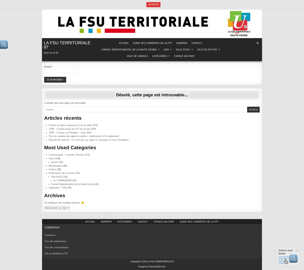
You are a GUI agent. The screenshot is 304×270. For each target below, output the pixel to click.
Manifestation (55, 166)
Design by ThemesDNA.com (152, 266)
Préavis (52, 169)
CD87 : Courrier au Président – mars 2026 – (71, 132)
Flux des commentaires (57, 247)
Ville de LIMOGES (137, 56)
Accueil (90, 221)
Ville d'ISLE (57, 176)
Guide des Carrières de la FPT (152, 43)
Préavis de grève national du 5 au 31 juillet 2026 (73, 125)
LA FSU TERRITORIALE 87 (67, 44)
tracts (52, 158)
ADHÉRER (181, 43)
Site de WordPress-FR (56, 253)
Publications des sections (62, 173)
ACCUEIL (124, 43)
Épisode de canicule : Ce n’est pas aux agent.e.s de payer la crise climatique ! (89, 140)
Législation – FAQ (58, 187)
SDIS (166, 49)
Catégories (159, 56)
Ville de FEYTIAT (207, 49)
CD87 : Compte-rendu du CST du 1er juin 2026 (72, 129)
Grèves (54, 162)
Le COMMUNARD (62, 180)
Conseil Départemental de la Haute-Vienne (129, 49)
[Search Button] (257, 43)
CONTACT (197, 43)
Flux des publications (55, 241)
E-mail (48, 66)
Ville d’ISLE (183, 49)
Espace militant (184, 56)
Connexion (50, 235)
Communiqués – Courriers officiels (66, 154)
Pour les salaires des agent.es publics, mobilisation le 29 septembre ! (84, 136)
